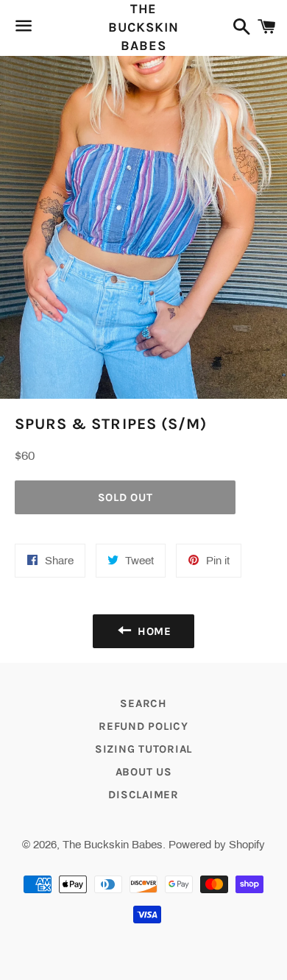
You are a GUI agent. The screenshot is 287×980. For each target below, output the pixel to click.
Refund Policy (143, 726)
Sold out (125, 497)
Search (143, 703)
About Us (144, 771)
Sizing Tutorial (143, 749)
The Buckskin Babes (143, 27)
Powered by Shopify (217, 845)
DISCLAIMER (143, 794)
